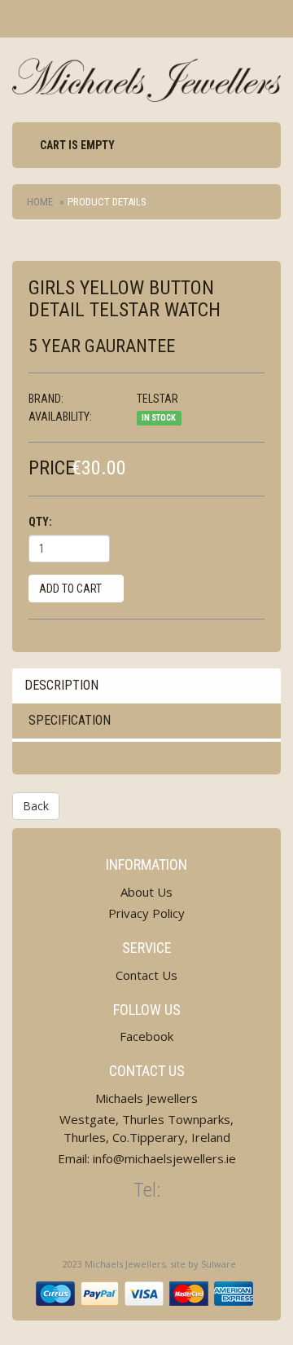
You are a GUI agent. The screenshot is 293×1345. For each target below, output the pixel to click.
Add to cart (71, 588)
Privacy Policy (146, 913)
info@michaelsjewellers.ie (164, 1158)
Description (61, 685)
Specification (69, 720)
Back (36, 806)
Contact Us (146, 975)
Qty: (40, 521)
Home (40, 202)
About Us (146, 892)
